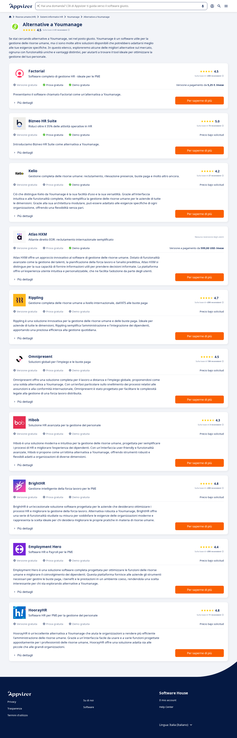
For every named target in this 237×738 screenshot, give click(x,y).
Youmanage (73, 16)
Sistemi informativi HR (51, 16)
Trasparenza (14, 708)
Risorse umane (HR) (26, 16)
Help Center (166, 707)
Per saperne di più (199, 101)
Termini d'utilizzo (17, 715)
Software (88, 707)
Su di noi (88, 700)
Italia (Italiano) (179, 725)
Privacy (11, 701)
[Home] (10, 17)
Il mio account (167, 700)
